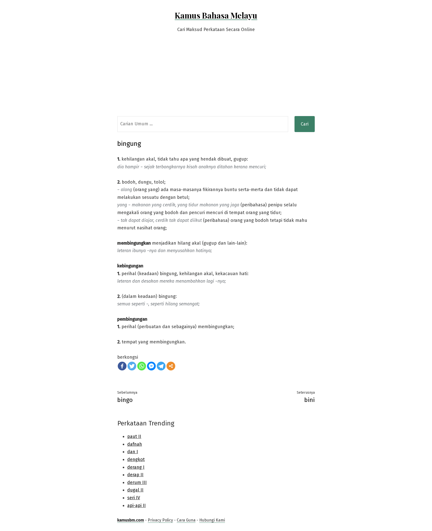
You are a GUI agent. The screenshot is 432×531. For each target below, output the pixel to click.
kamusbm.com (130, 520)
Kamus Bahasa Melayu (216, 15)
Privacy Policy (160, 520)
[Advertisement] (216, 79)
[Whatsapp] (141, 366)
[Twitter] (132, 366)
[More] (170, 366)
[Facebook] (122, 366)
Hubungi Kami (212, 520)
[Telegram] (161, 366)
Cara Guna (186, 520)
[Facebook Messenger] (151, 366)
